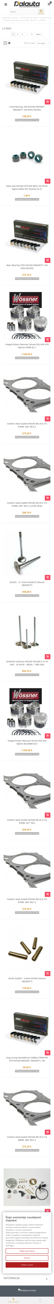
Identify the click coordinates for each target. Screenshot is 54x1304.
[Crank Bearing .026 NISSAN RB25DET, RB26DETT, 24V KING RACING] (27, 77)
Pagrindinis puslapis (10, 17)
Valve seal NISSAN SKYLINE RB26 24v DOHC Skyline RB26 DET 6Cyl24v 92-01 (27, 187)
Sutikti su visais (27, 1265)
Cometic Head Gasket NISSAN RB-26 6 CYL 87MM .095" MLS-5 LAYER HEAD (27, 504)
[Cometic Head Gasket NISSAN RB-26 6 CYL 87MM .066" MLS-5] (27, 870)
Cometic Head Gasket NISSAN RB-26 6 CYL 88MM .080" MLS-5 (27, 1138)
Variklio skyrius (46, 17)
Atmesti (27, 1258)
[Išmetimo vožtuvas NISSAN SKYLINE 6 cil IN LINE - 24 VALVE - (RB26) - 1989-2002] (27, 632)
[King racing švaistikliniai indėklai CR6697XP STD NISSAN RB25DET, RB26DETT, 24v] (27, 1028)
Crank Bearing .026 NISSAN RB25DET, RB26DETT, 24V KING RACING (27, 108)
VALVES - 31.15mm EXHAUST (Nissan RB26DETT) (27, 584)
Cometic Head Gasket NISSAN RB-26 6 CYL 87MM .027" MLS (27, 821)
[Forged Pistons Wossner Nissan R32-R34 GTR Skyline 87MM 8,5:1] (27, 315)
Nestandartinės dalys (29, 17)
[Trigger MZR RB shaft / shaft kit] (27, 1187)
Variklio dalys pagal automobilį (16, 20)
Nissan (33, 20)
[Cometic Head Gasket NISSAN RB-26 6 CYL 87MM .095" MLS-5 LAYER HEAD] (27, 474)
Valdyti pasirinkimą (27, 1251)
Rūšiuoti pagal (29, 43)
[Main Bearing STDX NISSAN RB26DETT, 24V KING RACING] (27, 236)
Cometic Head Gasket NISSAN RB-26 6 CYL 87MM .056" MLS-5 (27, 425)
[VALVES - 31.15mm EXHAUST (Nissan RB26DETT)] (27, 553)
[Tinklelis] (5, 43)
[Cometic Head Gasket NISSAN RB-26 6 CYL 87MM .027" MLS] (27, 791)
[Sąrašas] (9, 43)
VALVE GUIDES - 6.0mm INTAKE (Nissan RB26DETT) (27, 980)
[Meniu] (6, 4)
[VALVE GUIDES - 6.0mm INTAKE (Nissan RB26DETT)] (27, 949)
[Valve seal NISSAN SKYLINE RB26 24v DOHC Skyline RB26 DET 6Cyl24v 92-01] (27, 157)
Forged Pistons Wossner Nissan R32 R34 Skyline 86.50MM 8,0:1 (27, 742)
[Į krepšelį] (47, 101)
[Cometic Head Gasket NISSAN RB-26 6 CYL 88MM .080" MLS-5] (27, 1108)
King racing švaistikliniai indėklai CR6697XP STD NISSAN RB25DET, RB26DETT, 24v (27, 1059)
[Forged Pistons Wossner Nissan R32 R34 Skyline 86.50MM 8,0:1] (27, 711)
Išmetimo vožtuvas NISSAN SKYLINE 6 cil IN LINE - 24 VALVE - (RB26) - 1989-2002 (27, 663)
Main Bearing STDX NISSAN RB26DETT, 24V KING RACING (27, 267)
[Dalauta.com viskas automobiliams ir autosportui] (27, 4)
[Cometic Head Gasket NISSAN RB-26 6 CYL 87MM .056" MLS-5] (27, 394)
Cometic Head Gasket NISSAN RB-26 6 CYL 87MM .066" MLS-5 (27, 901)
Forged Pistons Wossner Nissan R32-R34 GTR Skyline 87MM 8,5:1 (27, 346)
